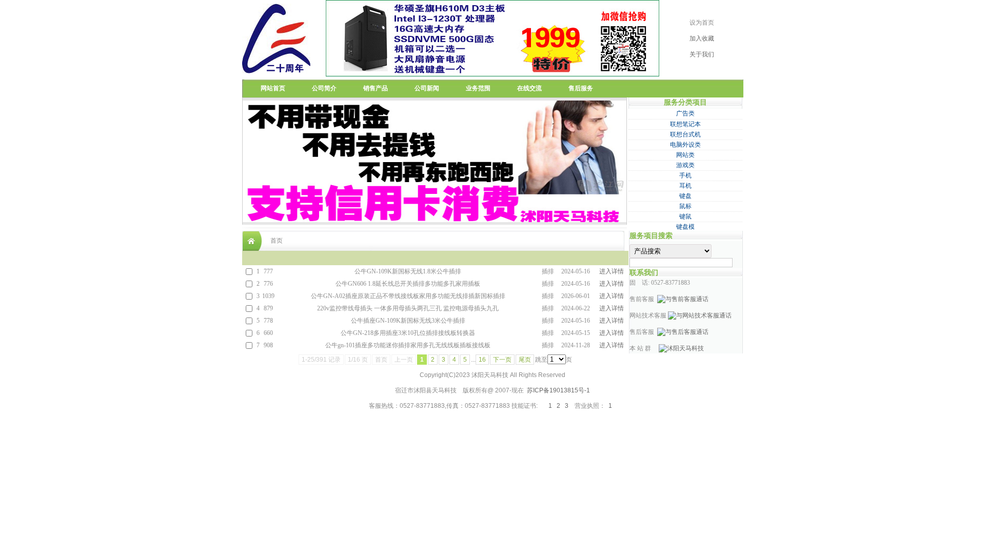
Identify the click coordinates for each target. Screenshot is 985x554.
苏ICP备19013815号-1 (558, 390)
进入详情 (611, 271)
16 (482, 359)
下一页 (502, 359)
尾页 (525, 359)
